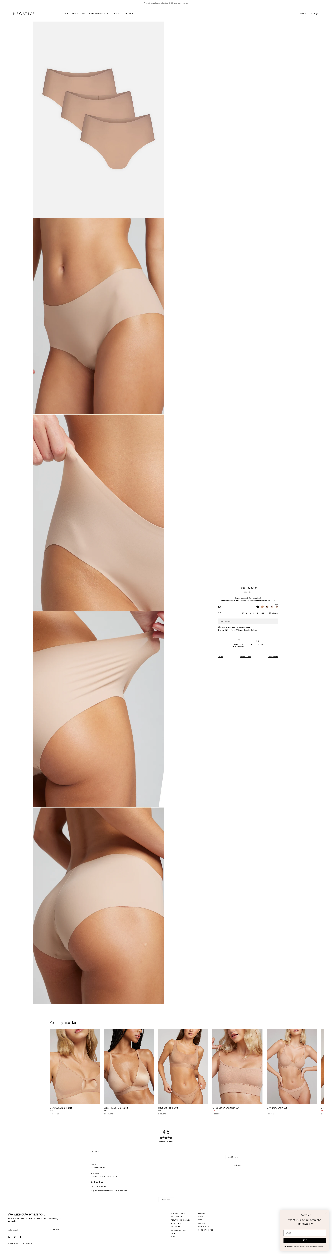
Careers (201, 1213)
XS (243, 613)
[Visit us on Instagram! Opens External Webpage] (9, 1236)
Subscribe (54, 1230)
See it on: (156, 28)
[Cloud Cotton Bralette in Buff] (237, 1066)
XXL (262, 613)
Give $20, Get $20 (178, 1230)
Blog (173, 1237)
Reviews (201, 1220)
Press (200, 1216)
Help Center (176, 1216)
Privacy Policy (204, 1226)
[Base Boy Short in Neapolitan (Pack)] (272, 607)
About (173, 1233)
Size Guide (273, 613)
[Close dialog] (326, 1213)
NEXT (304, 1240)
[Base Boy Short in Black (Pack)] (257, 607)
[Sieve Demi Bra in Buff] (292, 1066)
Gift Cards (176, 1227)
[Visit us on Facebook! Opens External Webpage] (20, 1236)
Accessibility (203, 1223)
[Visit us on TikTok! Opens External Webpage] (15, 1236)
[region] (166, 3)
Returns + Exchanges (180, 1220)
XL (258, 613)
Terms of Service (205, 1230)
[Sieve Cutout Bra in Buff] (75, 1066)
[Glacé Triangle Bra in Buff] (129, 1066)
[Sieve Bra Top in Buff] (183, 1066)
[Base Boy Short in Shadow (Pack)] (267, 607)
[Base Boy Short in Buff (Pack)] (262, 607)
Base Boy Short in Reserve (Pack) (104, 1176)
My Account (176, 1223)
